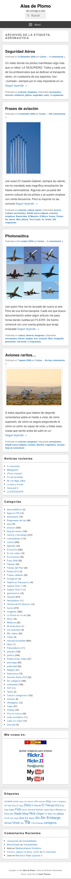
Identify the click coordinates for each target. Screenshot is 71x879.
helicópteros (13, 600)
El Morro (44, 216)
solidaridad (12, 684)
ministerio (19, 95)
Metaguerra (12, 469)
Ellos (27, 805)
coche (54, 801)
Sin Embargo (50, 817)
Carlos (43, 56)
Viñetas (10, 709)
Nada (18, 813)
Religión (11, 669)
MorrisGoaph (13, 844)
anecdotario (12, 516)
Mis (11, 813)
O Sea (48, 813)
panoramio (10, 341)
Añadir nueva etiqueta (37, 213)
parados (11, 651)
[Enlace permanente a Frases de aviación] (23, 176)
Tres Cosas (34, 219)
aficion (21, 338)
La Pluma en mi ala (16, 615)
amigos (29, 338)
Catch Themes (44, 874)
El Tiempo (48, 805)
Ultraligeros (12, 702)
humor (38, 210)
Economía (12, 549)
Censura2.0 (12, 488)
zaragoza (50, 822)
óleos (9, 644)
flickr (50, 338)
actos (16, 801)
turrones (11, 699)
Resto (32, 818)
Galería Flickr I (14, 586)
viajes (10, 706)
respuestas (56, 95)
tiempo (8, 822)
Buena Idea (21, 216)
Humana (31, 809)
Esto (6, 809)
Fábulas (11, 564)
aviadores (10, 216)
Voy (22, 823)
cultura (30, 210)
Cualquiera (61, 801)
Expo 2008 (12, 560)
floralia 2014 (13, 571)
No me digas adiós (16, 480)
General (30, 335)
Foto (18, 809)
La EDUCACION (15, 491)
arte (36, 338)
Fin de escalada (15, 477)
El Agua (20, 805)
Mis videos (12, 633)
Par (54, 813)
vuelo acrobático (15, 717)
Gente (24, 809)
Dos (14, 805)
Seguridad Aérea (20, 51)
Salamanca (12, 673)
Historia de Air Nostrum (18, 604)
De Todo (7, 805)
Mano (52, 809)
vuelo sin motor (14, 720)
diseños (40, 444)
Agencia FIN (13, 513)
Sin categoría (13, 680)
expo (11, 809)
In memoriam (13, 466)
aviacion (22, 91)
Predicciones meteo (17, 658)
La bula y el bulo (15, 484)
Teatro (10, 691)
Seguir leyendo (16, 85)
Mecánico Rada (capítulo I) (29, 855)
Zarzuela (11, 724)
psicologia (12, 662)
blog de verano (14, 531)
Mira (18, 219)
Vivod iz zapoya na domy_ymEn (23, 851)
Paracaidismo (14, 647)
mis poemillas (14, 629)
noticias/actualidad (16, 640)
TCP (9, 688)
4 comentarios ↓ (57, 56)
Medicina (11, 622)
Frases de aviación (21, 108)
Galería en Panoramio (18, 582)
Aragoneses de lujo (16, 520)
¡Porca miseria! (14, 473)
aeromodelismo (14, 509)
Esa (62, 805)
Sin (37, 817)
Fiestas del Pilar (15, 567)
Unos (16, 822)
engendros (50, 444)
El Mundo (36, 805)
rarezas (60, 444)
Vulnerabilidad (29, 840)
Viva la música (14, 713)
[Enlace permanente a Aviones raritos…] (34, 408)
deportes (11, 545)
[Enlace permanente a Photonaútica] (32, 302)
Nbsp (25, 813)
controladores (13, 538)
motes (10, 637)
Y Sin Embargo (37, 823)
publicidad (12, 666)
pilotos (28, 95)
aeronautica (55, 91)
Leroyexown (13, 840)
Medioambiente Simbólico (28, 848)
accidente (8, 801)
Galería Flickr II (14, 589)
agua (21, 801)
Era (57, 805)
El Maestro (33, 216)
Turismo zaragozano (17, 695)
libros (9, 618)
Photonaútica (17, 236)
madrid (46, 809)
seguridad (38, 95)
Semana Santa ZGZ (17, 677)
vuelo (46, 95)
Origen (40, 813)
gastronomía (13, 593)
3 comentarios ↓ (55, 241)
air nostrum (29, 801)
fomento (9, 95)
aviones (32, 444)
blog (48, 801)
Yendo (48, 219)
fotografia (59, 338)
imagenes (32, 91)
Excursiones (13, 556)
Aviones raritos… (20, 355)
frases (52, 216)
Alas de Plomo (35, 6)
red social (21, 341)
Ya (43, 219)
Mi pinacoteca (14, 626)
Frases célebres (15, 575)
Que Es (23, 818)
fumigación (12, 578)
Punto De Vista (11, 818)
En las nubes (13, 553)
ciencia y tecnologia (17, 534)
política (10, 655)
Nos (32, 813)
